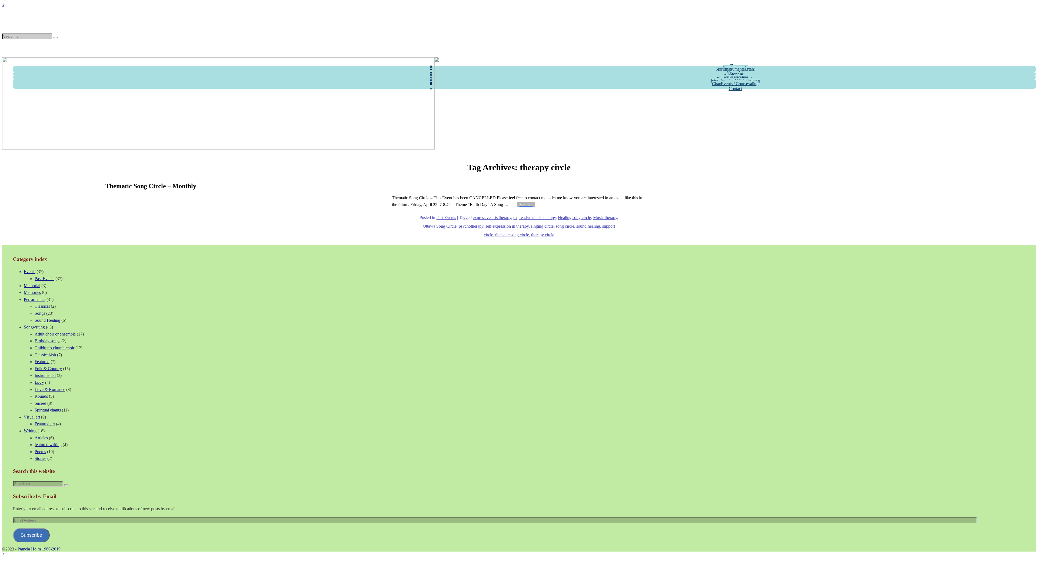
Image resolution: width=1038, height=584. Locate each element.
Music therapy (605, 217)
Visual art (32, 417)
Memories (32, 292)
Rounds (41, 396)
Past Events (446, 217)
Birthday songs (47, 341)
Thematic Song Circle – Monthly (150, 186)
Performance (34, 299)
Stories (40, 458)
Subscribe (31, 535)
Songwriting (34, 327)
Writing (30, 431)
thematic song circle (512, 235)
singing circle (542, 226)
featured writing (48, 444)
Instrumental (735, 69)
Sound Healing (47, 320)
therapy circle (542, 235)
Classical (42, 306)
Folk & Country (48, 368)
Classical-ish (45, 355)
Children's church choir (54, 348)
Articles (41, 438)
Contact (735, 88)
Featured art (45, 424)
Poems (40, 451)
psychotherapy (471, 226)
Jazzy (39, 382)
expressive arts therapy (492, 217)
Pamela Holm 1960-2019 (47, 22)
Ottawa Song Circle (440, 226)
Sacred (40, 403)
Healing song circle (574, 217)
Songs (40, 313)
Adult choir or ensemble (55, 334)
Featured (42, 361)
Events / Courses (735, 83)
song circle (565, 226)
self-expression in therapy (507, 226)
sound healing (588, 226)
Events (29, 271)
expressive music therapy (534, 217)
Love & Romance (50, 389)
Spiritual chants (48, 410)
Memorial (32, 285)
